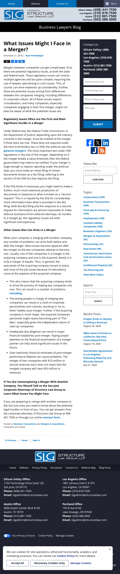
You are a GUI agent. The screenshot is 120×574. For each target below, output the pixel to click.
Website (35, 3)
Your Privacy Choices (23, 535)
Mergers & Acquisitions (53, 423)
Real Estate (92, 248)
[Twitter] (97, 142)
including (16, 293)
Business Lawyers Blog (29, 14)
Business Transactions (25, 423)
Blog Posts (105, 467)
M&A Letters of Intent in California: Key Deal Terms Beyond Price (97, 337)
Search (98, 301)
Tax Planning (93, 270)
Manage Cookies (65, 535)
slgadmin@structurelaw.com (30, 495)
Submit (98, 124)
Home (11, 3)
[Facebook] (90, 142)
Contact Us (62, 3)
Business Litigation (97, 231)
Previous (10, 440)
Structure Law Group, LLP (93, 14)
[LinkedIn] (105, 142)
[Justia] (94, 150)
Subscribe (98, 179)
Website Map (88, 467)
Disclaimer (56, 467)
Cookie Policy (45, 535)
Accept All (17, 563)
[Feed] (102, 150)
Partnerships (93, 244)
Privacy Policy (39, 467)
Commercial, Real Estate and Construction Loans (97, 257)
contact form (51, 417)
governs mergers (15, 150)
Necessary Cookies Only (49, 563)
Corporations (94, 197)
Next (36, 440)
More (114, 3)
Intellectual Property (97, 265)
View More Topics (93, 274)
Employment (93, 218)
